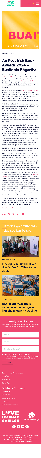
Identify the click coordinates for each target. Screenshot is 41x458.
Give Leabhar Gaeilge (9, 398)
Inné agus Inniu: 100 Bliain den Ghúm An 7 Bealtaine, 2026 (19, 267)
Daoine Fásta (6, 383)
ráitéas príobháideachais (32, 356)
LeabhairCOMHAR (8, 77)
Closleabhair (6, 391)
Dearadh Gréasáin (19, 441)
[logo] (10, 3)
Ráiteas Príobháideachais (10, 405)
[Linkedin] (27, 426)
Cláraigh (7, 362)
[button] (9, 214)
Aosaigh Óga (6, 380)
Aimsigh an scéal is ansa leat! (11, 208)
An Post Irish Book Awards (29, 90)
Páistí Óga (5, 376)
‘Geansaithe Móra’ (27, 81)
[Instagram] (14, 426)
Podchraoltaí (6, 395)
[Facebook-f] (18, 426)
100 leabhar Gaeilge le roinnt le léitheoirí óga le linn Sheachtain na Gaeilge (19, 307)
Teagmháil (5, 401)
